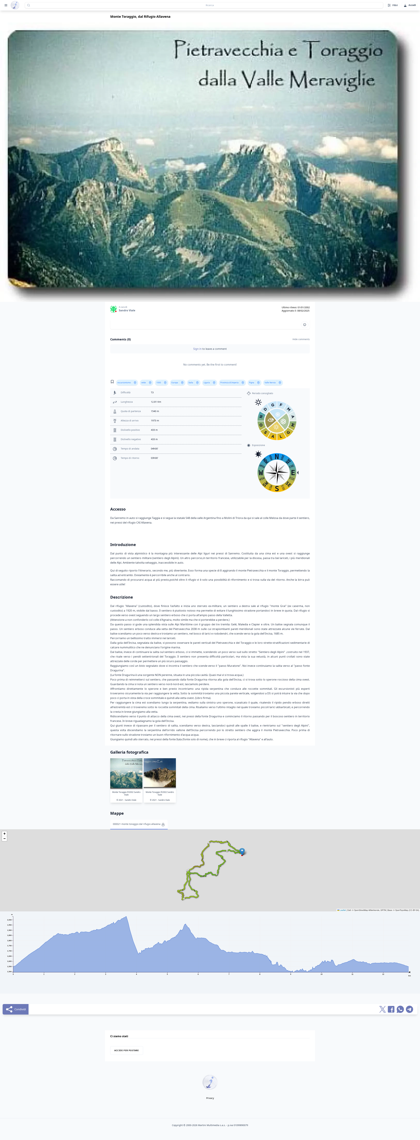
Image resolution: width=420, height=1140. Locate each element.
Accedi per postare (126, 1050)
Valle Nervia (270, 382)
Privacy (210, 1098)
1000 (158, 382)
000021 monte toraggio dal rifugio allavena (136, 824)
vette (143, 382)
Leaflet (342, 910)
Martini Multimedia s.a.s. (212, 1125)
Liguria (207, 382)
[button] (242, 851)
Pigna (251, 382)
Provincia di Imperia (229, 382)
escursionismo (124, 382)
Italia (191, 382)
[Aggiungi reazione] (304, 325)
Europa (174, 382)
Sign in (197, 349)
